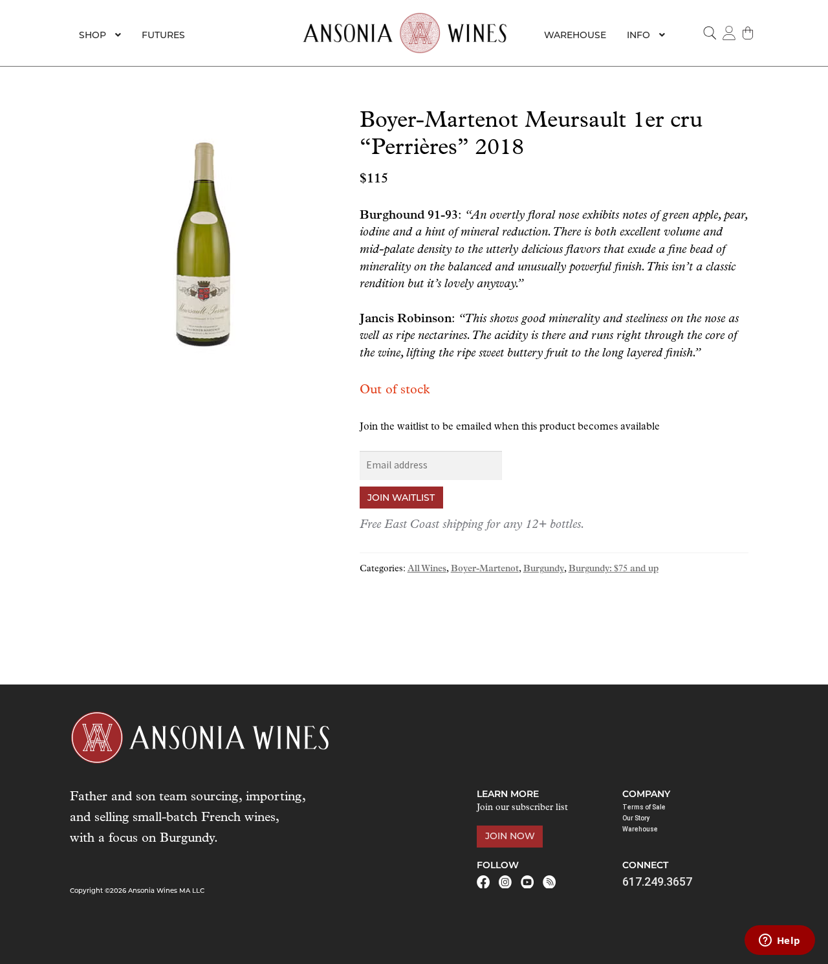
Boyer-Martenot (485, 569)
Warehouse (575, 35)
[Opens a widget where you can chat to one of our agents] (779, 941)
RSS (549, 881)
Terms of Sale (644, 807)
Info (638, 35)
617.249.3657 (657, 881)
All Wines (427, 569)
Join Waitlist (401, 497)
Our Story (636, 818)
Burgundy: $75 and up (614, 569)
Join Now (510, 836)
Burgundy (543, 569)
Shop (92, 35)
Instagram (505, 881)
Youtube (527, 881)
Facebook (483, 881)
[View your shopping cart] (748, 33)
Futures (163, 35)
